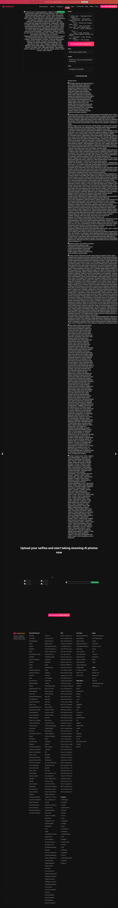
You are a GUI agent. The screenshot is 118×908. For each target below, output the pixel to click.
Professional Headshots (35, 696)
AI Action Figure (49, 860)
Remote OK (95, 675)
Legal (93, 662)
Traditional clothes (49, 657)
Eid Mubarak (48, 760)
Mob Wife (31, 778)
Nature (31, 736)
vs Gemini (63, 805)
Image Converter (80, 659)
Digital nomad (48, 643)
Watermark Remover (81, 643)
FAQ (62, 633)
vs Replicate (64, 850)
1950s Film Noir (49, 694)
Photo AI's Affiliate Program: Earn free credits (72, 664)
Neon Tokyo (32, 694)
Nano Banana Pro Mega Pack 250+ (38, 654)
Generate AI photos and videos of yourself (72, 659)
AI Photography (33, 641)
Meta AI (78, 746)
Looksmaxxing (33, 741)
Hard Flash (32, 638)
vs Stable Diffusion (65, 834)
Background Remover (82, 635)
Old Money (32, 739)
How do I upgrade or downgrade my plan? (72, 784)
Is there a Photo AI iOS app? (68, 691)
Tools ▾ (52, 6)
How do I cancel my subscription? (69, 635)
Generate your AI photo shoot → (59, 615)
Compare (63, 797)
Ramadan (47, 754)
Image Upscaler (80, 657)
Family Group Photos (50, 791)
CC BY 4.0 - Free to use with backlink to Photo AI (80, 60)
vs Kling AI (63, 813)
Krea (77, 709)
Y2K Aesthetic (48, 678)
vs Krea (63, 826)
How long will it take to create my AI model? (72, 733)
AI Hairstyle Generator (50, 876)
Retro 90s (47, 696)
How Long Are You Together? (52, 773)
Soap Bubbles (32, 773)
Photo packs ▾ (43, 6)
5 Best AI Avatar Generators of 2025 (70, 707)
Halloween (47, 662)
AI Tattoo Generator (50, 842)
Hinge (30, 643)
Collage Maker (80, 667)
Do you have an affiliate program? (69, 702)
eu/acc (94, 678)
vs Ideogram (64, 831)
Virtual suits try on (49, 654)
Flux (77, 720)
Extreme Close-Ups (34, 672)
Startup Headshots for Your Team (53, 858)
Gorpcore (47, 675)
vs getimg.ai (64, 852)
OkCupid (47, 892)
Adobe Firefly (79, 725)
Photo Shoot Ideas (97, 638)
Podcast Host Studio (34, 757)
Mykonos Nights (49, 715)
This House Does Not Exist (99, 683)
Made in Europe (49, 691)
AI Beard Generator (50, 879)
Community (79, 6)
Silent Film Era (48, 707)
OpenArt (78, 744)
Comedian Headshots (34, 813)
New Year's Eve (33, 789)
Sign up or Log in (96, 646)
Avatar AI (16, 638)
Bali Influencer (48, 731)
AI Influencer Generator (35, 733)
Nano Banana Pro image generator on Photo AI (73, 712)
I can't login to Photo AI (67, 686)
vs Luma (63, 815)
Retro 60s (31, 731)
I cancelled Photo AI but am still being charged (73, 646)
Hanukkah (47, 757)
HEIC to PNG (79, 675)
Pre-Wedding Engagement (52, 847)
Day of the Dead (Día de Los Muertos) (55, 762)
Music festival (48, 746)
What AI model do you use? (68, 662)
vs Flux (62, 836)
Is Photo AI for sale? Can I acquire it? (70, 683)
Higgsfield (79, 704)
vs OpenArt (64, 860)
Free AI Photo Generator (98, 635)
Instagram (31, 649)
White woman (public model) (78, 52)
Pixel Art (47, 802)
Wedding (31, 744)
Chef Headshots (49, 900)
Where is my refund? (66, 725)
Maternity (47, 850)
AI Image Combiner (81, 670)
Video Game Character (51, 786)
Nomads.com (95, 672)
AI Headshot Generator (82, 646)
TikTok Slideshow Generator (52, 778)
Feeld (30, 678)
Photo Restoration (81, 654)
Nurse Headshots (49, 895)
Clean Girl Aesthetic (34, 659)
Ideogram (78, 715)
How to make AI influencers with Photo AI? (72, 694)
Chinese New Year (49, 765)
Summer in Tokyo (49, 709)
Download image (81, 76)
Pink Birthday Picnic (50, 686)
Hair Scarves (48, 720)
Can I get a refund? (66, 654)
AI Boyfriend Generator (51, 873)
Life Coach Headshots (35, 799)
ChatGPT (78, 686)
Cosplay (47, 683)
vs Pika (62, 818)
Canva (78, 739)
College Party (48, 836)
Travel (30, 664)
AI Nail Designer (49, 728)
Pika (77, 702)
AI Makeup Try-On (50, 821)
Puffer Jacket (32, 770)
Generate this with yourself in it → (81, 44)
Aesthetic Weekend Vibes (35, 707)
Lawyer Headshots (34, 715)
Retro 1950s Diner (34, 768)
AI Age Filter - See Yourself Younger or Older (56, 797)
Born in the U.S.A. (49, 688)
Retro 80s (47, 699)
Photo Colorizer (80, 651)
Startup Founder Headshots (36, 670)
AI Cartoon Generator (50, 889)
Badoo (46, 739)
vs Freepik (63, 823)
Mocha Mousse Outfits (35, 760)
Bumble (31, 646)
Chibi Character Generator (52, 646)
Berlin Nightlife (33, 691)
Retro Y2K (47, 704)
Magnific (78, 723)
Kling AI (78, 696)
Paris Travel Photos (50, 784)
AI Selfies (31, 657)
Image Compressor (81, 664)
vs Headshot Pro (65, 807)
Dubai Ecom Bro (49, 638)
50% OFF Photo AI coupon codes (69, 649)
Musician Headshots (50, 903)
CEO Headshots (33, 699)
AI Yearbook (32, 728)
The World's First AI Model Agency (54, 834)
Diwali (46, 664)
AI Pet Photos (48, 887)
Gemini (78, 688)
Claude (78, 728)
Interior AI (94, 670)
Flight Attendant (33, 683)
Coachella (47, 749)
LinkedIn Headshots (34, 702)
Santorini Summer (49, 723)
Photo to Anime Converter (51, 651)
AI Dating (31, 635)
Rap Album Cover (49, 844)
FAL (77, 731)
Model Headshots (33, 717)
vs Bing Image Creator (66, 858)
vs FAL (62, 847)
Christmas (47, 672)
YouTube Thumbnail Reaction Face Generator (41, 746)
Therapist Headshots (34, 797)
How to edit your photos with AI (69, 720)
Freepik (78, 707)
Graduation (48, 741)
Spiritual (47, 744)
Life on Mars (48, 813)
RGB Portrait (48, 826)
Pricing (67, 6)
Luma (77, 699)
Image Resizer (80, 638)
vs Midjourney (64, 799)
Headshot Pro (80, 691)
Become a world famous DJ (52, 852)
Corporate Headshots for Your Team (54, 855)
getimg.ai (78, 736)
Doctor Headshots (34, 807)
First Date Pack (33, 680)
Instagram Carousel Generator (53, 805)
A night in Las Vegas (50, 815)
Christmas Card (33, 725)
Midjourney (79, 683)
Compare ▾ (60, 6)
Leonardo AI (79, 712)
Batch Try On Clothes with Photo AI (70, 704)
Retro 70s (47, 702)
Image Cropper (80, 641)
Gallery (94, 641)
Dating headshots (49, 863)
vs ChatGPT (64, 802)
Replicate (78, 733)
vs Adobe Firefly (65, 842)
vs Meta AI (63, 863)
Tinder (31, 667)
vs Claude (63, 844)
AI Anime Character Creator (52, 649)
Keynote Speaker (33, 776)
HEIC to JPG (79, 672)
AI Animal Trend (49, 781)
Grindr (30, 651)
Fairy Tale (47, 770)
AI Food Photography (50, 725)
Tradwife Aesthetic (50, 810)
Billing (91, 6)
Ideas (86, 6)
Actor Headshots (33, 712)
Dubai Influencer (49, 641)
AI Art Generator (49, 839)
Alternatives (79, 680)
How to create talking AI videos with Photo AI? (73, 728)
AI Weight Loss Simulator (51, 881)
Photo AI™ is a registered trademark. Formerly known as (19, 637)
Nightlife (47, 768)
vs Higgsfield (64, 821)
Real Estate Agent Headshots (36, 810)
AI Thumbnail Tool (49, 871)
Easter (46, 670)
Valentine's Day (49, 667)
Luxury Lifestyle (33, 791)
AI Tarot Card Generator (35, 762)
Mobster (31, 781)
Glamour (31, 662)
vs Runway (63, 810)
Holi (46, 752)
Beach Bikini (48, 818)
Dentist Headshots (50, 897)
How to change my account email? (70, 746)
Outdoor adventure (50, 736)
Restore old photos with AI (67, 699)
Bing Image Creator (81, 741)
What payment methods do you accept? (71, 717)
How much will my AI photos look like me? (71, 731)
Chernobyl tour (49, 807)
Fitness (31, 686)
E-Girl (46, 828)
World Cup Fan (33, 754)
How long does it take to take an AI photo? (72, 765)
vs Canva (63, 855)
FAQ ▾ (72, 6)
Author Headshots (34, 802)
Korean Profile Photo (34, 723)
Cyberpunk (48, 659)
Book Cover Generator (35, 752)
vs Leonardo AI (65, 828)
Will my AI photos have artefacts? (69, 786)
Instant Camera (33, 784)
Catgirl (46, 831)
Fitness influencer (49, 733)
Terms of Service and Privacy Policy (19, 638)
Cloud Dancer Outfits (34, 709)
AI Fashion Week (49, 823)
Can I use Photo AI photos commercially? (71, 749)
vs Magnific (64, 839)
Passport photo (49, 865)
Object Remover (80, 662)
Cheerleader (32, 786)
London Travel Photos (35, 749)
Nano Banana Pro (49, 776)
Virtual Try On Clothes (35, 720)
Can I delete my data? (66, 670)
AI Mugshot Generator (50, 884)
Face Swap (79, 649)
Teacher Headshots (34, 805)
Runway (78, 694)
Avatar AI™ (47, 635)
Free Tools (79, 633)
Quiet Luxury (32, 704)
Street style (48, 680)
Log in (97, 6)
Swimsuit (31, 675)
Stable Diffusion (80, 717)
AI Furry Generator (34, 765)
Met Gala (47, 717)
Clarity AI (94, 680)
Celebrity (31, 794)
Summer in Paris (49, 712)
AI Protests (48, 868)
